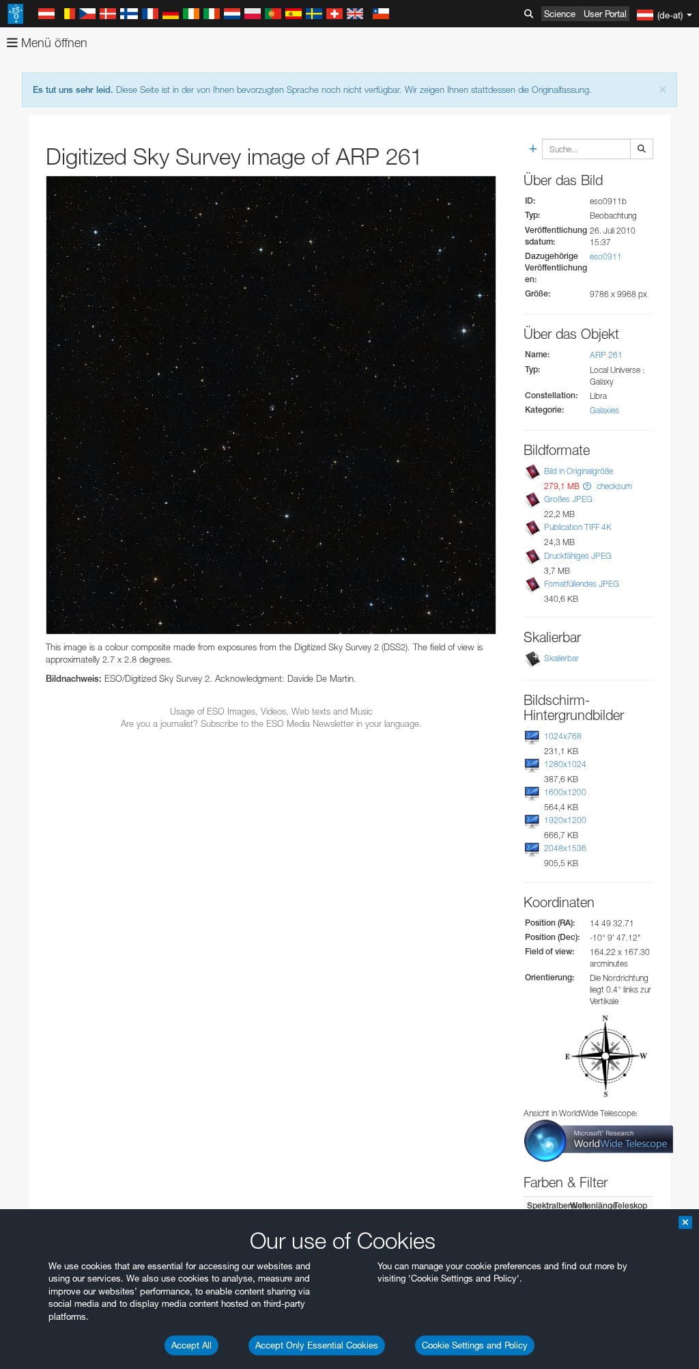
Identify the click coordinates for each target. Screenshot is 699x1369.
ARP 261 (606, 355)
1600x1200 (565, 792)
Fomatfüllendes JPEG (581, 584)
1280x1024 (565, 764)
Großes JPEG (568, 499)
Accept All (191, 1345)
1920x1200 (565, 820)
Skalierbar (561, 658)
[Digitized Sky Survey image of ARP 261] (271, 405)
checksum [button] (613, 486)
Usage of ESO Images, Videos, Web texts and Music (271, 711)
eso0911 (606, 256)
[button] (587, 486)
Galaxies (604, 410)
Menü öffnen (52, 43)
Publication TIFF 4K (578, 527)
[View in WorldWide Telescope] (599, 1140)
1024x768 (563, 736)
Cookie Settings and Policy (475, 1345)
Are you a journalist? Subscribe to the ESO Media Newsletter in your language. (271, 723)
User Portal (605, 13)
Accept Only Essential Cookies (316, 1345)
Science (559, 13)
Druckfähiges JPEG (578, 556)
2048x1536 (565, 848)
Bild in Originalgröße (578, 471)
